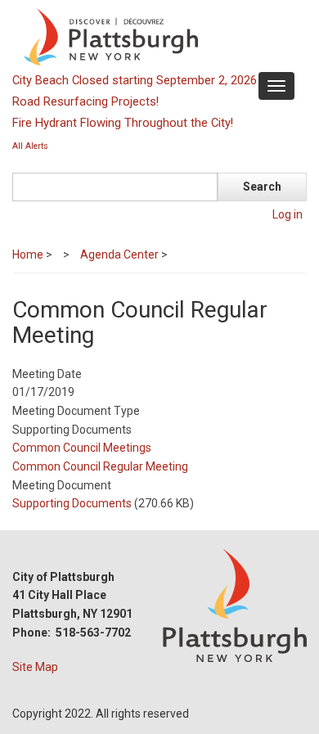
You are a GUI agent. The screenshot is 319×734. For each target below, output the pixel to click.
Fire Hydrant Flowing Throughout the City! (122, 122)
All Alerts (30, 146)
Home (27, 254)
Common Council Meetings (81, 447)
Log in (287, 214)
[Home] (157, 36)
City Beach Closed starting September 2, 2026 (134, 80)
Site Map (35, 666)
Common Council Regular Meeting (100, 466)
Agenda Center (119, 254)
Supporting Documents (72, 503)
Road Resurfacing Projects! (85, 101)
